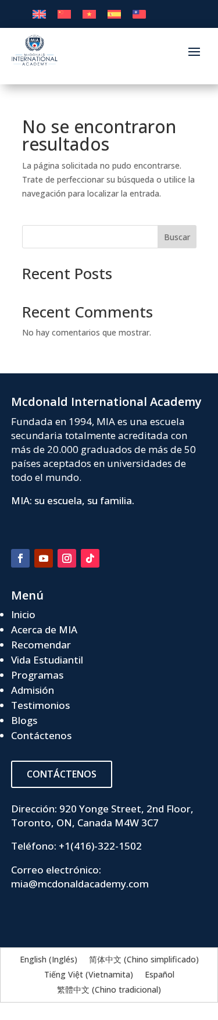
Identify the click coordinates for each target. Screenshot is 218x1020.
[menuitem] (39, 14)
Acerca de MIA (44, 629)
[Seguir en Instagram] (67, 558)
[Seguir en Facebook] (20, 558)
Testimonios (40, 705)
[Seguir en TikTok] (90, 558)
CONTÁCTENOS (62, 774)
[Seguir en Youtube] (43, 558)
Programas (37, 675)
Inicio (23, 614)
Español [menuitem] (159, 974)
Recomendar (41, 644)
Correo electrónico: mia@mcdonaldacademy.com (80, 876)
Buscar (177, 236)
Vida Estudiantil (47, 659)
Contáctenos (41, 735)
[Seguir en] (113, 558)
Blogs (24, 720)
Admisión (32, 690)
